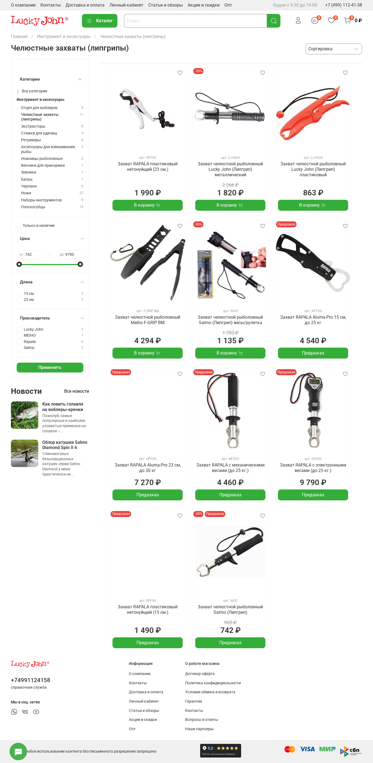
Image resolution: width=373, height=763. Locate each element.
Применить (49, 367)
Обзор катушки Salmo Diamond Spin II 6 (64, 445)
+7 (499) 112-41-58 (343, 5)
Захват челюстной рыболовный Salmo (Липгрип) (230, 609)
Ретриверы (31, 140)
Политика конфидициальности (213, 683)
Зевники (28, 172)
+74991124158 (30, 680)
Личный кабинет (126, 5)
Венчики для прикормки (43, 165)
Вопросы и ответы (201, 719)
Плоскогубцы (33, 207)
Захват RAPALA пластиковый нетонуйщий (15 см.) (147, 609)
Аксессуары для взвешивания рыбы (48, 149)
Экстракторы (33, 126)
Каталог (104, 20)
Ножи (26, 193)
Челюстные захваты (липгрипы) (39, 117)
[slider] (19, 264)
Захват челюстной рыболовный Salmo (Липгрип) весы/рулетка (230, 320)
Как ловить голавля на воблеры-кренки (62, 406)
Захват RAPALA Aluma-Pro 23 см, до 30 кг (148, 467)
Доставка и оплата (85, 5)
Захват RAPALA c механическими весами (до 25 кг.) (230, 467)
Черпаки (29, 186)
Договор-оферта (200, 673)
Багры (26, 179)
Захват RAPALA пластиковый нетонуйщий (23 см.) (147, 166)
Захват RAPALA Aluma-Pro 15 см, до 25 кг (313, 320)
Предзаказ (313, 353)
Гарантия (193, 701)
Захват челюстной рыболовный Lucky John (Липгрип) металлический (230, 169)
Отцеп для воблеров (39, 107)
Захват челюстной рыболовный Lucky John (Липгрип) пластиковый (313, 169)
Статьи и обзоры (165, 5)
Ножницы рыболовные (42, 158)
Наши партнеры (199, 729)
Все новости (76, 391)
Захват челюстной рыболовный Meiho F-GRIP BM (147, 320)
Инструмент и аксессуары (63, 36)
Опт (228, 5)
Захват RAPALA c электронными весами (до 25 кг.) (313, 467)
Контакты (50, 5)
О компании (23, 5)
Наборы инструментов (41, 200)
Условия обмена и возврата (210, 692)
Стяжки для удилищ (39, 133)
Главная (19, 36)
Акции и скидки (204, 5)
